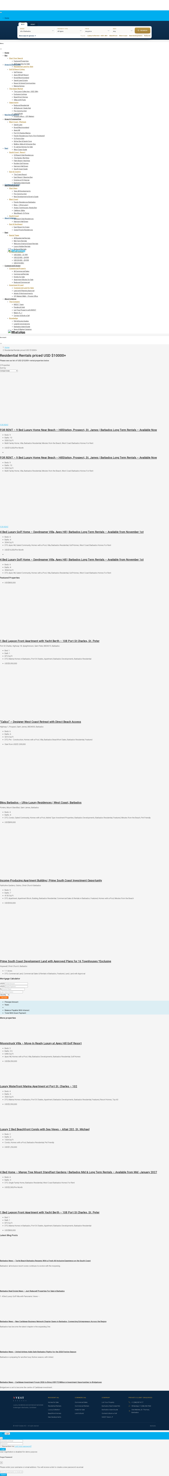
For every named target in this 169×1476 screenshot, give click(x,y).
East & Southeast (16, 224)
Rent (6, 148)
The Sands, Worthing (21, 158)
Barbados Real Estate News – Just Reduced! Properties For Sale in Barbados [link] (32, 1291)
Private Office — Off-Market (24, 116)
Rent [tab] (33, 24)
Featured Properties (21, 61)
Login (3, 1449)
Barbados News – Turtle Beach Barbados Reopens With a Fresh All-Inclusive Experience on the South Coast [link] (45, 1261)
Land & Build (18, 114)
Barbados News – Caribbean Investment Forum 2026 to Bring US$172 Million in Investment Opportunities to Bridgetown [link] (51, 1382)
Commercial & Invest (12, 185)
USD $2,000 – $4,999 (21, 257)
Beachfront (113, 36)
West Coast (123, 36)
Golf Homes (18, 72)
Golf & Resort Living (17, 69)
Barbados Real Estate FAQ (111, 1406)
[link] (33, 422)
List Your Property (108, 1402)
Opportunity (13, 103)
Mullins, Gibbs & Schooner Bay (25, 144)
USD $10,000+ (19, 263)
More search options (26, 36)
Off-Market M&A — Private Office (26, 296)
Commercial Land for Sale (24, 288)
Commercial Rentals (21, 274)
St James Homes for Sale (23, 147)
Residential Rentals (54, 1406)
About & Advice (10, 218)
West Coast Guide (20, 150)
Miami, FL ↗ (18, 313)
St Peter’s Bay (19, 138)
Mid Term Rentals (20, 241)
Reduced (147, 36)
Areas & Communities (13, 65)
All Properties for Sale (22, 64)
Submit (3, 1475)
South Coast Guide (21, 169)
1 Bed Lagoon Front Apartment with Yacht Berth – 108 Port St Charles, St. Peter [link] (49, 641)
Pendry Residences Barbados (25, 202)
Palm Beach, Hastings (22, 161)
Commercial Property (17, 268)
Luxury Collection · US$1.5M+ (97, 36)
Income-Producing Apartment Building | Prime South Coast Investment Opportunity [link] (51, 880)
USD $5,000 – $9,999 (21, 260)
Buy (6, 55)
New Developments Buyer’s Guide (26, 197)
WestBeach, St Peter (21, 213)
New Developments (12, 115)
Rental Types (14, 235)
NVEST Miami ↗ (107, 1417)
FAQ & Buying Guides (21, 321)
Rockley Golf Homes (21, 163)
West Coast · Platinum (17, 122)
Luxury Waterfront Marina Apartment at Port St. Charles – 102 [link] (38, 1086)
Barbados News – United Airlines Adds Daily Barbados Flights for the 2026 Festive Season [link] (38, 1352)
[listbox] (9, 371)
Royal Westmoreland (21, 78)
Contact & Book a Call (22, 315)
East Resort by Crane (21, 227)
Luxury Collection (54, 1410)
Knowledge (13, 318)
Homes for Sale (53, 1402)
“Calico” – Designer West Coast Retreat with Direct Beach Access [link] (40, 721)
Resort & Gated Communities (24, 83)
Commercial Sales (81, 1402)
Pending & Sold (19, 307)
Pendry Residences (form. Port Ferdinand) (29, 136)
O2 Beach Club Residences (24, 155)
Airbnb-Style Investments (23, 293)
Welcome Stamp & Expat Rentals (26, 244)
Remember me (8, 1446)
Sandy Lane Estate (21, 80)
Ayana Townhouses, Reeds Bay (25, 208)
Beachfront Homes (21, 97)
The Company (14, 302)
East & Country (15, 172)
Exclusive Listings (20, 94)
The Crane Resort (20, 174)
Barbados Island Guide (22, 183)
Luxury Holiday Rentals (22, 246)
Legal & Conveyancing (22, 324)
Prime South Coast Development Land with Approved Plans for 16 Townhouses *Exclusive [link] (55, 961)
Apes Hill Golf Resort (21, 75)
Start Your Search (16, 58)
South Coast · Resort (17, 152)
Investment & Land (16, 285)
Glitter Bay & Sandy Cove (23, 141)
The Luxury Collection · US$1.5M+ (26, 91)
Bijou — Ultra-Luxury (21, 205)
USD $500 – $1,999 (21, 255)
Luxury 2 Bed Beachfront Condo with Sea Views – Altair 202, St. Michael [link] (44, 1129)
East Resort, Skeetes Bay (23, 177)
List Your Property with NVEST (25, 310)
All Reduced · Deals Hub (22, 108)
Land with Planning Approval (24, 291)
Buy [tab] (23, 24)
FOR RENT (4, 425)
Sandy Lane (18, 125)
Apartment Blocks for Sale (23, 280)
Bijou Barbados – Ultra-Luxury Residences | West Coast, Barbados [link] (41, 802)
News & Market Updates (23, 329)
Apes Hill (17, 130)
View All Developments (22, 191)
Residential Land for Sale (23, 67)
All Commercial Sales (21, 271)
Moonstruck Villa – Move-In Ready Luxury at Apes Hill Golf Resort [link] (41, 1043)
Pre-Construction (20, 111)
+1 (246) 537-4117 (137, 1402)
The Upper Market (16, 89)
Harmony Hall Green (21, 166)
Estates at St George (21, 180)
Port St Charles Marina (22, 133)
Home (7, 53)
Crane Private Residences (23, 230)
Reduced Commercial (22, 282)
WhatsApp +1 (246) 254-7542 (141, 1406)
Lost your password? (23, 1446)
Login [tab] (7, 1433)
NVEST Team (19, 304)
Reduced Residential (21, 105)
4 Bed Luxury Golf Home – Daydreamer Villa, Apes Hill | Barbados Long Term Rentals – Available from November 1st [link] (72, 532)
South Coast (14, 216)
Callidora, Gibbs (19, 210)
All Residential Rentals (22, 238)
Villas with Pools (20, 100)
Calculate (4, 997)
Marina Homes (19, 86)
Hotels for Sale (19, 277)
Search (144, 30)
